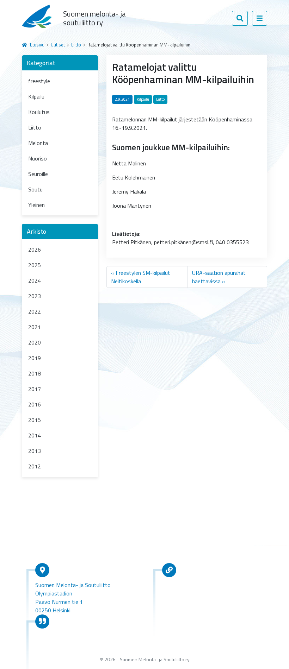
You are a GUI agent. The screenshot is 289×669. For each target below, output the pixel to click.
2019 (34, 358)
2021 (34, 327)
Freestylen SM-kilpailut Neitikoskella (140, 277)
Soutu (35, 189)
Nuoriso (37, 158)
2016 (34, 404)
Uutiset (58, 44)
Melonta (38, 143)
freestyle (39, 81)
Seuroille (38, 174)
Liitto (76, 44)
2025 (34, 265)
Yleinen (36, 205)
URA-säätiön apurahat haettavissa (219, 277)
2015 (34, 420)
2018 (34, 373)
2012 (34, 466)
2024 (34, 280)
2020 (34, 342)
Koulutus (39, 112)
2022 (34, 311)
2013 (34, 451)
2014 (34, 435)
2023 (34, 296)
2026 (34, 249)
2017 (34, 389)
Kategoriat (41, 63)
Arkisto (36, 231)
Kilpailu (36, 96)
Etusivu (37, 44)
